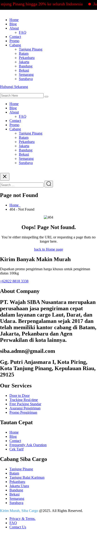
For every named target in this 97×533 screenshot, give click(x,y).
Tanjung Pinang (30, 49)
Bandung (25, 66)
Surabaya (26, 79)
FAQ (22, 32)
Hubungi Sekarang (14, 87)
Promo (14, 41)
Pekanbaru (27, 58)
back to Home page (48, 249)
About (14, 28)
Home (14, 20)
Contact (15, 37)
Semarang (26, 75)
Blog (13, 24)
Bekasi (24, 70)
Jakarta (24, 62)
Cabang (15, 45)
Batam (23, 53)
